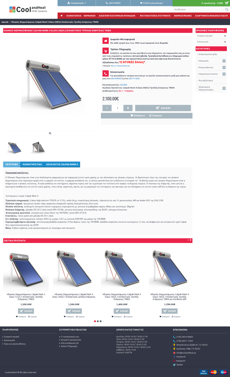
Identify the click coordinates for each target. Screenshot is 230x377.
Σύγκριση (157, 115)
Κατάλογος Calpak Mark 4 (62, 164)
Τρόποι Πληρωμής (69, 346)
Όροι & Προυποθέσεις (120, 66)
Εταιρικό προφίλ (11, 337)
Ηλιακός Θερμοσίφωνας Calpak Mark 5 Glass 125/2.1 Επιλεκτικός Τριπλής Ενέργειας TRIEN (26, 296)
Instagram (180, 361)
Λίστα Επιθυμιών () (70, 343)
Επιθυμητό (139, 115)
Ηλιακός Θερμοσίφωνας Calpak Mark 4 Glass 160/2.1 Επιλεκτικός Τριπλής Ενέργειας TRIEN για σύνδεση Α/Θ (170, 296)
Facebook (180, 357)
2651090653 (116, 78)
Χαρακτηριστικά (32, 164)
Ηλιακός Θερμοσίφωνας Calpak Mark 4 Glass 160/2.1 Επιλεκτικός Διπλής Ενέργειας (73, 295)
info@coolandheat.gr (186, 353)
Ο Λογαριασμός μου (70, 337)
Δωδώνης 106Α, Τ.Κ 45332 (188, 349)
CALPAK (123, 85)
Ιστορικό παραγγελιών (71, 340)
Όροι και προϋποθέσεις (15, 344)
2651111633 (133, 78)
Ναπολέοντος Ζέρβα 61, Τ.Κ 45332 (192, 345)
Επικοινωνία (9, 340)
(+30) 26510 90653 (184, 337)
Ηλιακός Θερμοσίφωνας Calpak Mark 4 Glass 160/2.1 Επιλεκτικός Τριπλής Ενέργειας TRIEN (122, 296)
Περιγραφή (11, 164)
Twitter (179, 365)
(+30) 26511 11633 (184, 341)
